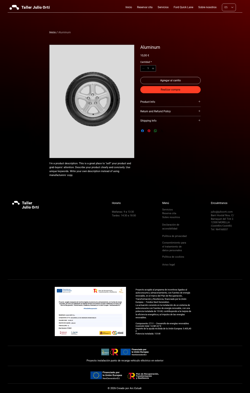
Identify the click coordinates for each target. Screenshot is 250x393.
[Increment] (153, 68)
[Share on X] (162, 131)
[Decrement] (143, 68)
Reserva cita (169, 213)
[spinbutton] (148, 68)
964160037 (221, 229)
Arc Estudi (135, 388)
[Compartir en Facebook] (142, 131)
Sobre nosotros (171, 217)
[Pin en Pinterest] (149, 131)
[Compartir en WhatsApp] (155, 131)
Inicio (52, 32)
